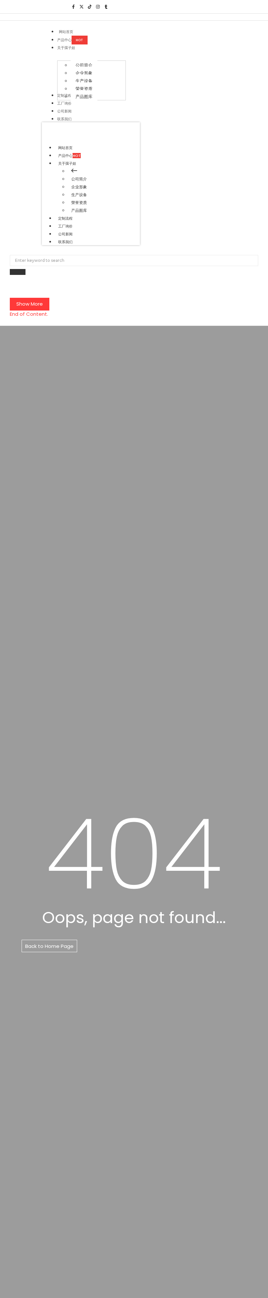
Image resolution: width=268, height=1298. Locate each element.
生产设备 (79, 194)
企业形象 (79, 187)
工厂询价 (65, 226)
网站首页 (65, 147)
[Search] (17, 272)
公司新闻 (65, 234)
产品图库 (79, 210)
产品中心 (69, 155)
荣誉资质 (79, 202)
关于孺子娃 (67, 163)
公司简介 (79, 179)
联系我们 (65, 241)
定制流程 (65, 218)
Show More (29, 303)
